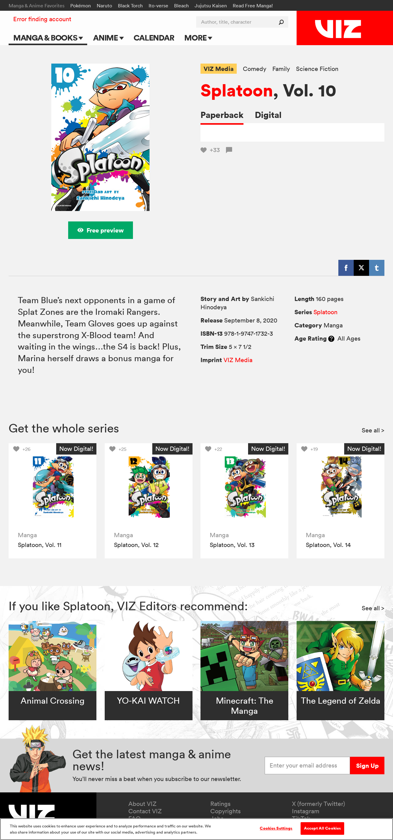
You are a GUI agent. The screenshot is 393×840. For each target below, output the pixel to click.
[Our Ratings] (331, 338)
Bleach (181, 5)
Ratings (220, 803)
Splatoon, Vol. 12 (136, 545)
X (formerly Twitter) (318, 803)
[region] (196, 829)
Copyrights (225, 811)
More (196, 38)
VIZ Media (219, 68)
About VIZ (142, 803)
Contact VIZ (145, 811)
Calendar (154, 38)
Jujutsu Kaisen (211, 5)
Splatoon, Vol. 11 (39, 545)
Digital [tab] (268, 114)
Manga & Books (46, 38)
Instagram (305, 811)
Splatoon (236, 90)
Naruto (104, 5)
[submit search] (282, 22)
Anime (106, 38)
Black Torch (130, 5)
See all (373, 430)
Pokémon (80, 5)
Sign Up (367, 765)
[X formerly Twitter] (361, 268)
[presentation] (52, 487)
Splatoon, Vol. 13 (232, 545)
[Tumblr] (376, 268)
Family (281, 68)
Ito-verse (158, 5)
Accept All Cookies (322, 828)
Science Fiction (317, 68)
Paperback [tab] (221, 114)
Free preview (105, 230)
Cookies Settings (276, 828)
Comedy (254, 68)
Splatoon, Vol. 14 (328, 545)
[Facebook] (346, 268)
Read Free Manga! (253, 5)
